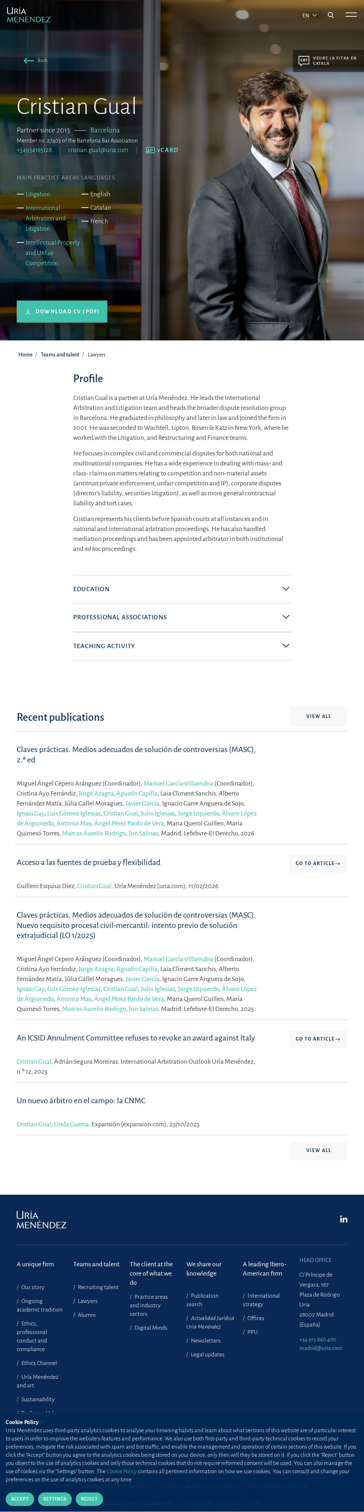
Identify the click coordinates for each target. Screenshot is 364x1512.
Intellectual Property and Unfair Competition (53, 253)
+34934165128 (34, 150)
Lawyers (87, 1301)
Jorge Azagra (96, 793)
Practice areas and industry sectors (149, 1305)
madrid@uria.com (320, 1348)
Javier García (142, 803)
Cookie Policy (122, 1471)
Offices (255, 1318)
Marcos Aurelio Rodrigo (94, 833)
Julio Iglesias (158, 813)
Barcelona (105, 130)
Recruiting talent (98, 1287)
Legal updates (207, 1354)
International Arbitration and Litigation (46, 218)
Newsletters (205, 1341)
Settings (54, 1499)
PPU (252, 1332)
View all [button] (318, 716)
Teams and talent (60, 355)
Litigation (38, 194)
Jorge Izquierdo (198, 813)
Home (25, 355)
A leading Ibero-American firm (264, 1269)
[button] (34, 62)
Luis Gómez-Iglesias (74, 813)
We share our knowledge (203, 1269)
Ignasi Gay (30, 813)
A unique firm (35, 1264)
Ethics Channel (38, 1363)
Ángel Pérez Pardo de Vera (129, 823)
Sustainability (37, 1399)
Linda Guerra (71, 1124)
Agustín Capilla (136, 793)
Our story (32, 1287)
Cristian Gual (120, 813)
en (306, 16)
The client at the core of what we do (151, 1269)
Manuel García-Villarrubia (178, 783)
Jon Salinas (143, 833)
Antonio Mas (74, 823)
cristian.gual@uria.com (98, 150)
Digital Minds (150, 1328)
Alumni (86, 1315)
